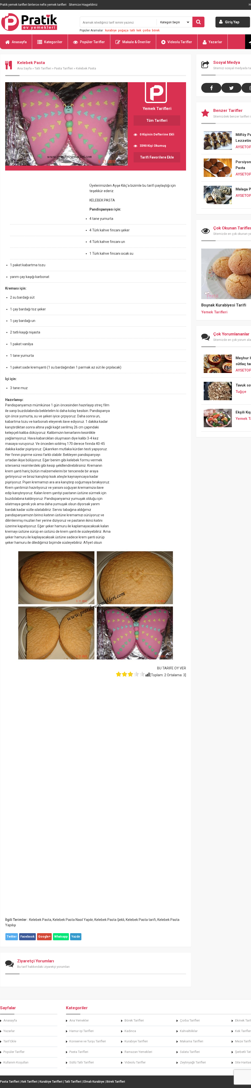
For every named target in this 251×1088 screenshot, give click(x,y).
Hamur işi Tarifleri (81, 1031)
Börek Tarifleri (134, 1020)
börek (156, 30)
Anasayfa (19, 42)
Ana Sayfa (24, 68)
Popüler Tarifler (92, 42)
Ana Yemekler (79, 1020)
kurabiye (111, 30)
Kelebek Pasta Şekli (109, 920)
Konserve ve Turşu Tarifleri (87, 1041)
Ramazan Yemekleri (138, 1052)
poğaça (123, 30)
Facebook (27, 936)
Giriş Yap (232, 22)
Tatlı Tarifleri (43, 68)
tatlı (132, 30)
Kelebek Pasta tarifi (141, 920)
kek (139, 30)
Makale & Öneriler (136, 42)
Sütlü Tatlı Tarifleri (81, 1062)
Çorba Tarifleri (190, 1020)
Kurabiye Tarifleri (136, 1041)
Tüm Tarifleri (156, 120)
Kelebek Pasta (40, 920)
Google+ (44, 936)
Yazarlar (215, 42)
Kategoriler (53, 42)
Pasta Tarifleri (63, 68)
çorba (147, 30)
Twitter (12, 936)
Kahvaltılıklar (189, 1031)
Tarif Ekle (9, 1041)
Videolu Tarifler (179, 42)
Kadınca (130, 1031)
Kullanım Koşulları (15, 1062)
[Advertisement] (46, 219)
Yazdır (75, 936)
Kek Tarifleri (29, 1081)
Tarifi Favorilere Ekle (157, 157)
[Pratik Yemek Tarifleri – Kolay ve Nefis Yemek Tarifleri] (37, 22)
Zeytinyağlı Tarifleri (193, 1062)
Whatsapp (61, 936)
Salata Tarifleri (190, 1052)
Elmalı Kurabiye (93, 1081)
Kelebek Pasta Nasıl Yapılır (73, 920)
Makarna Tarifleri (191, 1041)
